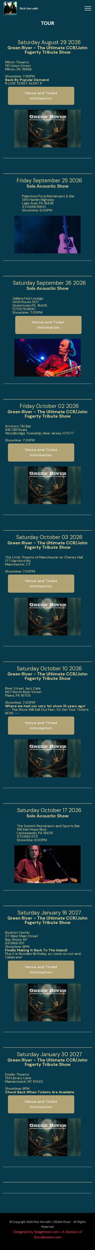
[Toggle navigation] (88, 8)
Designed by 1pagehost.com (36, 1231)
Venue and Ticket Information (41, 96)
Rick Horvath (29, 8)
